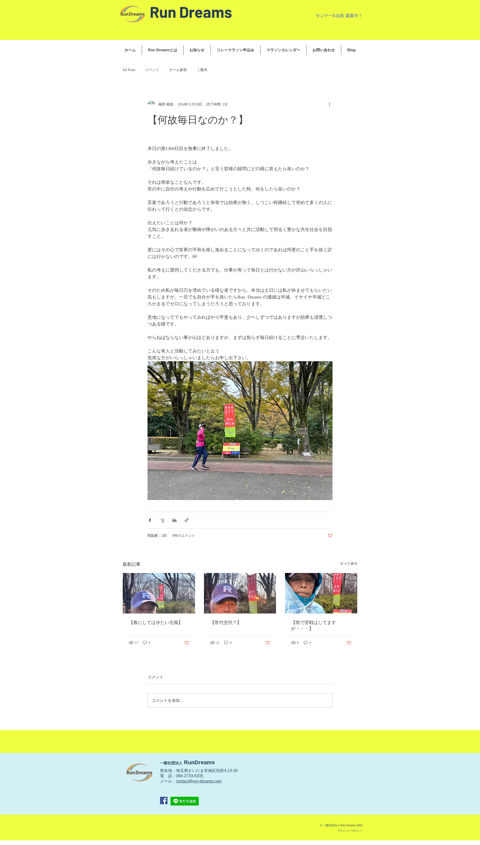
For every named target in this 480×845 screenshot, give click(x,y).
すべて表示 (349, 564)
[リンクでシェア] (186, 520)
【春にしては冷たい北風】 (156, 622)
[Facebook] (164, 800)
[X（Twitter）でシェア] (162, 520)
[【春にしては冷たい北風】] (159, 593)
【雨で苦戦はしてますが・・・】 (313, 625)
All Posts (128, 70)
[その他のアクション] (329, 104)
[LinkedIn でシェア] (174, 520)
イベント (152, 70)
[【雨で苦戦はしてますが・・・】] (321, 593)
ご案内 (202, 70)
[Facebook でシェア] (150, 520)
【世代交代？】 (226, 622)
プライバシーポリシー (350, 830)
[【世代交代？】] (240, 593)
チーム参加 (178, 70)
